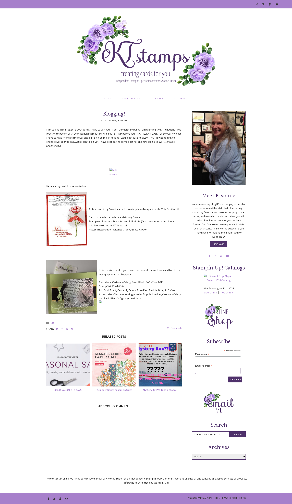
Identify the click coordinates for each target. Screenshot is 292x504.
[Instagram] (263, 4)
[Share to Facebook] (62, 328)
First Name (202, 354)
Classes (157, 98)
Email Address (203, 365)
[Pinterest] (270, 4)
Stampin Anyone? (204, 497)
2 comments (176, 328)
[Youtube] (277, 4)
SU (52, 323)
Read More (219, 244)
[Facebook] (257, 4)
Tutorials (181, 98)
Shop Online (130, 98)
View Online (210, 292)
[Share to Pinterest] (67, 328)
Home (107, 98)
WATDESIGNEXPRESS (235, 497)
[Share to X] (57, 328)
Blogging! (114, 114)
